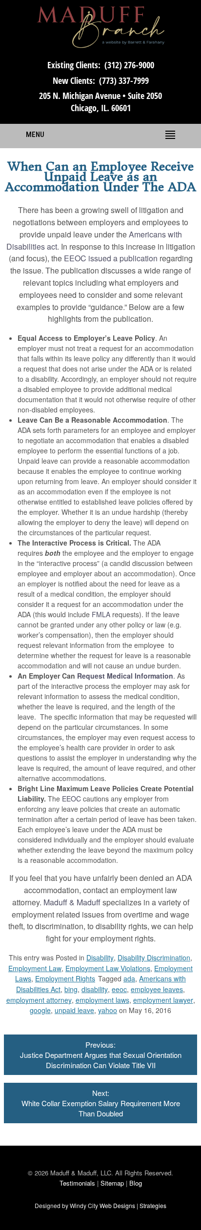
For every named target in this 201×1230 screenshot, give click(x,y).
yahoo (107, 1010)
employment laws (102, 1000)
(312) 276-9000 (129, 65)
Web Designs (117, 1205)
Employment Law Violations (107, 968)
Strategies (153, 1205)
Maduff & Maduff (71, 902)
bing (71, 989)
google (40, 1010)
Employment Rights (65, 978)
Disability (100, 957)
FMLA (101, 614)
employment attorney (39, 1000)
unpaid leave (74, 1010)
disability (94, 989)
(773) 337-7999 (124, 80)
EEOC (71, 798)
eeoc (119, 989)
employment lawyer (163, 1000)
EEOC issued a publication (111, 258)
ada (129, 978)
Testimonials (77, 1183)
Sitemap (112, 1183)
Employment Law (34, 968)
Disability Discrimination (154, 957)
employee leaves (157, 989)
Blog (135, 1183)
